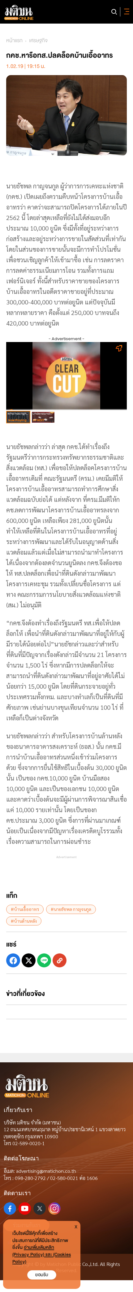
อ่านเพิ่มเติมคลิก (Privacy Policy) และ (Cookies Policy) (41, 1255)
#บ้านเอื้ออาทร (25, 909)
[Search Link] (114, 12)
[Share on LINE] (44, 960)
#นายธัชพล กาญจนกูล (71, 909)
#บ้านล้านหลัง (24, 921)
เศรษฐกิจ (38, 40)
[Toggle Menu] (125, 12)
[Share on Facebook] (13, 960)
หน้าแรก (14, 40)
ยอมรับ (41, 1275)
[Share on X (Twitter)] (29, 960)
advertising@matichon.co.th (46, 1171)
